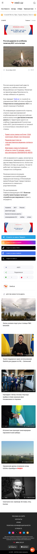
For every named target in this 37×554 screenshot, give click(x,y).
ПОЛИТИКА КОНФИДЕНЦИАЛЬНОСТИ (18, 525)
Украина (8, 207)
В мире (20, 9)
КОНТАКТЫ (18, 519)
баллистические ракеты (13, 214)
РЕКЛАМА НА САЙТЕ (18, 516)
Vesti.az (16, 99)
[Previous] (2, 15)
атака (29, 217)
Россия (22, 207)
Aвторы (13, 9)
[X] (17, 533)
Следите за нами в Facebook (13, 253)
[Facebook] (9, 533)
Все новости (5, 9)
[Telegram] (24, 533)
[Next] (35, 15)
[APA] (18, 542)
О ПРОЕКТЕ (18, 528)
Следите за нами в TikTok (13, 248)
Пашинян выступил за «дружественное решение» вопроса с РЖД (19, 142)
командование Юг (11, 217)
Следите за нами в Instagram (13, 242)
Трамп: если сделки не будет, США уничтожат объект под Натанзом (18, 135)
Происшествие (28, 9)
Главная (27, 20)
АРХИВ (18, 522)
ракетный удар (10, 211)
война (22, 217)
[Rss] (27, 533)
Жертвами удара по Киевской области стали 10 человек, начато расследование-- (18, 150)
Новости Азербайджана (10, 14)
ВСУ (15, 207)
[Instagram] (13, 533)
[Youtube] (20, 533)
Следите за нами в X (11, 258)
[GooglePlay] (12, 546)
